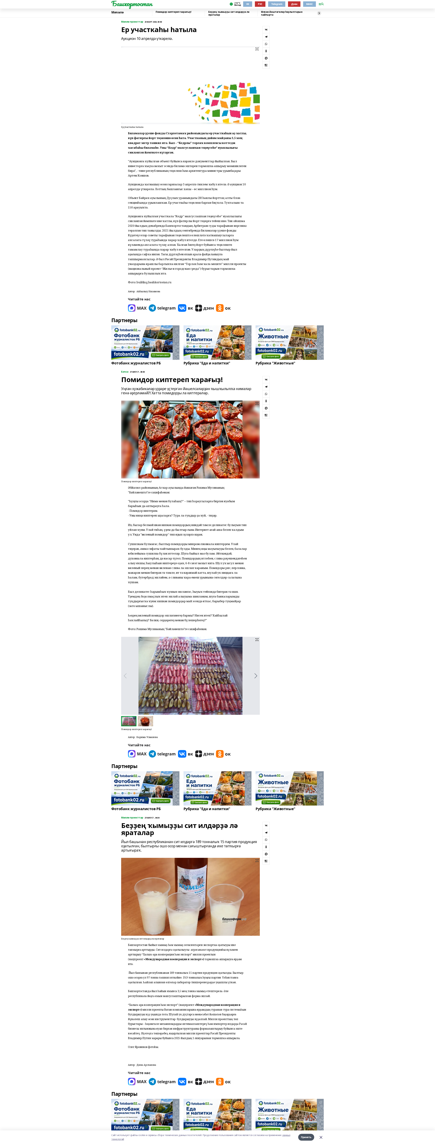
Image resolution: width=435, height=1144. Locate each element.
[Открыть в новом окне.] (137, 308)
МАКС (309, 4)
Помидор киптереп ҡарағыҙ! (173, 12)
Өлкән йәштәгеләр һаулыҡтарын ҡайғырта (281, 13)
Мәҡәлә (117, 12)
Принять (306, 1137)
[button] (256, 676)
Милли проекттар (132, 21)
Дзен (294, 4)
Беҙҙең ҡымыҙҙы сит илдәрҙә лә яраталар (228, 13)
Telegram (276, 4)
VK (247, 4)
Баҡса (124, 371)
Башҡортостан (131, 3)
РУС (260, 4)
